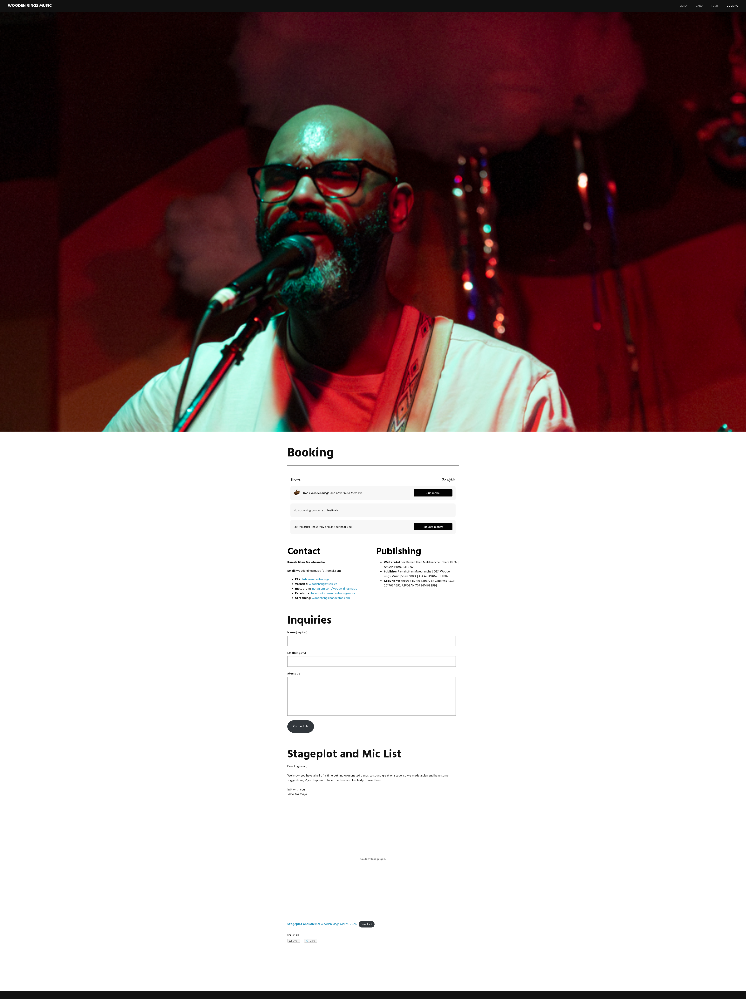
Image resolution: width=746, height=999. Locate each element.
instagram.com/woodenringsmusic (334, 588)
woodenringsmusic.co (323, 584)
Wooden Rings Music (30, 5)
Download (366, 924)
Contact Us (300, 726)
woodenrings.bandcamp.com (331, 598)
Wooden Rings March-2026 (322, 924)
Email (297, 653)
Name (297, 632)
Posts (715, 6)
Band (699, 6)
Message (293, 673)
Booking (732, 6)
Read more (269, 254)
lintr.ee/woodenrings (315, 579)
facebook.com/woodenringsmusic (333, 593)
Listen (684, 6)
